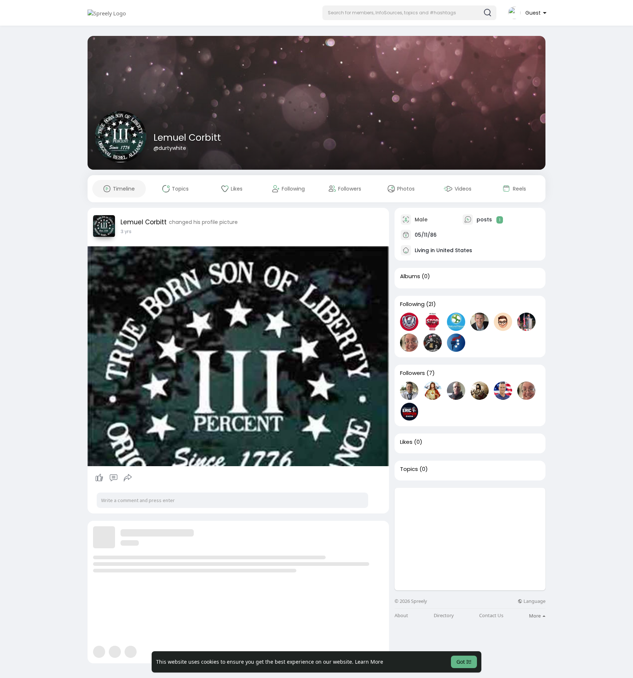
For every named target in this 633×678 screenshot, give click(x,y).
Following (412, 304)
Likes (406, 442)
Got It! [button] (463, 661)
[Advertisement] (470, 539)
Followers (412, 373)
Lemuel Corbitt (187, 137)
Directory (444, 615)
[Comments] (113, 478)
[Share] (128, 478)
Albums (410, 276)
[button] (409, 12)
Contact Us (491, 615)
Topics (409, 469)
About (401, 615)
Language (533, 601)
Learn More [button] (369, 661)
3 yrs (126, 231)
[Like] (113, 478)
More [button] (535, 615)
